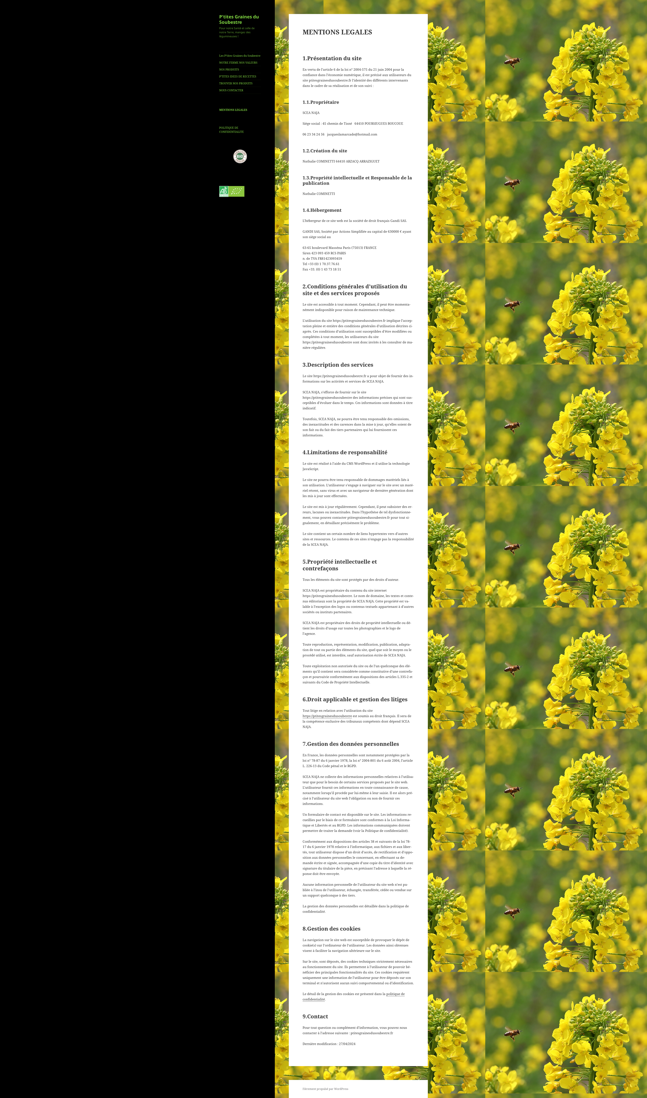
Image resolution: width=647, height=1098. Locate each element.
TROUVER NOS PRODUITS (236, 83)
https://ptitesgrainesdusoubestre (327, 716)
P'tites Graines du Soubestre (239, 19)
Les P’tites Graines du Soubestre (239, 56)
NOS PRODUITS (229, 69)
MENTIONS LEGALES (233, 110)
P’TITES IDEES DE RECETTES (237, 76)
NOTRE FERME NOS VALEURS (238, 62)
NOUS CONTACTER (231, 90)
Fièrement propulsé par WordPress (325, 1089)
